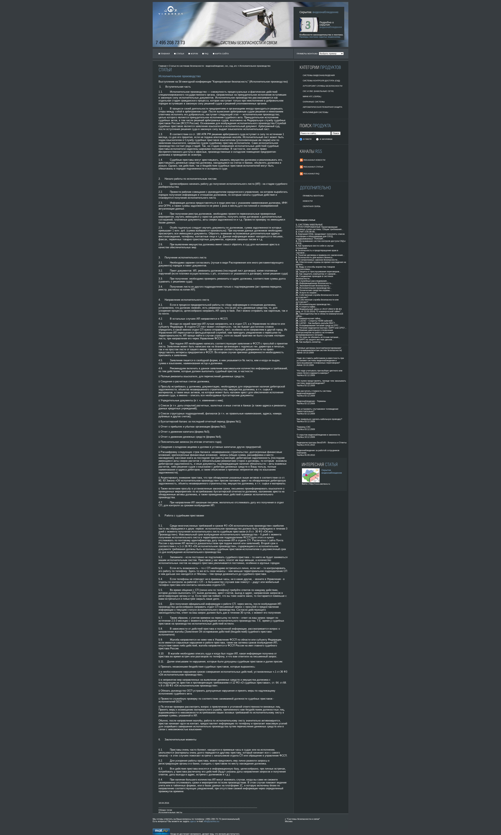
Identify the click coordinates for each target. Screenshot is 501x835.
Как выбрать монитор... (310, 342)
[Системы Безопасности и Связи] (169, 17)
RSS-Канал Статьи (313, 167)
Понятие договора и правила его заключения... (321, 255)
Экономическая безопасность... (315, 285)
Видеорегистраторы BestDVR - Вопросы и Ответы (322, 442)
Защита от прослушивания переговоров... (320, 271)
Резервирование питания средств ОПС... (319, 325)
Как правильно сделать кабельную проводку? (319, 419)
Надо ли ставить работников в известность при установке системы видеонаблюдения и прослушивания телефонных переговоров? (320, 360)
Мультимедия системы (315, 112)
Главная (165, 54)
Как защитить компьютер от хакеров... (318, 274)
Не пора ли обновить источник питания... (319, 337)
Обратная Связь (312, 206)
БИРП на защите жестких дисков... (316, 339)
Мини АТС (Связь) (312, 96)
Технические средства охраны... (315, 290)
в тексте (307, 139)
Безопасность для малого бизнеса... (316, 257)
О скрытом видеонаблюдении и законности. (318, 435)
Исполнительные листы (170, 812)
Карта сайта (222, 54)
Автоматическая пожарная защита (322, 107)
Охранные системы (314, 102)
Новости (308, 201)
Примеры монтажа (313, 196)
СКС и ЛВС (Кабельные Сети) (318, 91)
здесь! (193, 821)
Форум (194, 54)
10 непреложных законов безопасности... (318, 260)
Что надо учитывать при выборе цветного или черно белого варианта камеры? (319, 371)
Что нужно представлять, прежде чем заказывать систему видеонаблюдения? (321, 382)
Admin (300, 352)
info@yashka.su (211, 821)
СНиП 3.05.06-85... (307, 231)
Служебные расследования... (313, 281)
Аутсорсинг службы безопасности (322, 86)
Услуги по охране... (308, 292)
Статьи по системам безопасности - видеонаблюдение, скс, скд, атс (203, 66)
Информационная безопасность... (316, 283)
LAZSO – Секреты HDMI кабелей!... (316, 321)
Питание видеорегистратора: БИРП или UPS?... (322, 328)
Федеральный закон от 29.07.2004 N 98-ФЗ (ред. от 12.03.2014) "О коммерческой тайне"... (319, 310)
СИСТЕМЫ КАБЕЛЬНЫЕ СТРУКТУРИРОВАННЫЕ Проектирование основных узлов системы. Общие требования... (319, 226)
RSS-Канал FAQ (311, 174)
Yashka (300, 375)
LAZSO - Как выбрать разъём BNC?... (318, 323)
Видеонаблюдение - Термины (311, 401)
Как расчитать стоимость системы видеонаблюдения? (314, 392)
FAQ (206, 54)
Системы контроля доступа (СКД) (321, 81)
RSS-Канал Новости (314, 160)
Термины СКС (304, 427)
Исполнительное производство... (315, 288)
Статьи (180, 54)
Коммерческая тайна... (310, 318)
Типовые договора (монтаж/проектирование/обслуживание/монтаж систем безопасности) (319, 349)
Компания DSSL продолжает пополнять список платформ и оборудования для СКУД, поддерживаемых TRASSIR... (320, 236)
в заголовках (326, 139)
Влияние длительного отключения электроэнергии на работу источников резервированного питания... (315, 332)
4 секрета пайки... (308, 307)
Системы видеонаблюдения (319, 75)
